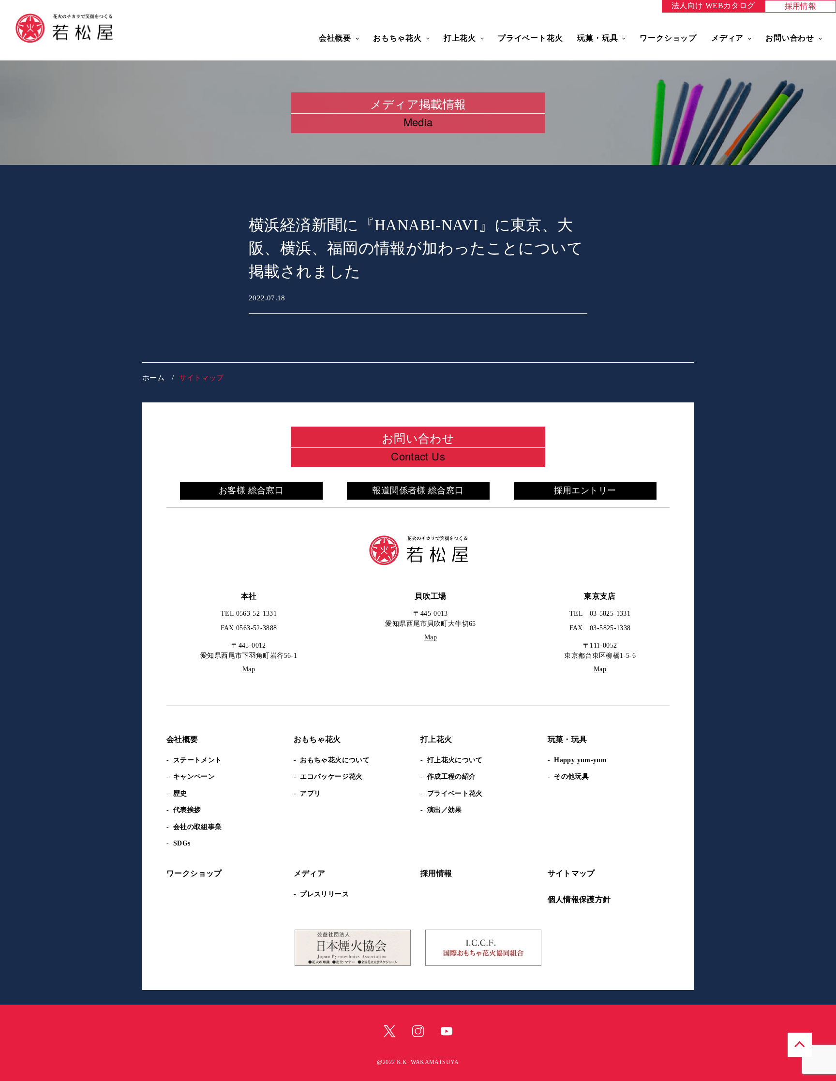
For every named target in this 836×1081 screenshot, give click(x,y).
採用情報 (801, 6)
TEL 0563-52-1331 (249, 613)
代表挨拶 (187, 810)
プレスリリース (324, 894)
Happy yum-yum (580, 760)
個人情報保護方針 (579, 899)
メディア (727, 38)
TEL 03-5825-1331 (599, 613)
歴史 (180, 793)
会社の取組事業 (197, 826)
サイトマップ (571, 873)
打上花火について (455, 760)
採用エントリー (585, 490)
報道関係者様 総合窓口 (417, 490)
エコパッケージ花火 (331, 776)
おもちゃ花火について (335, 760)
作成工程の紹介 (451, 776)
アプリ (310, 793)
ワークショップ (668, 38)
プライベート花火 (530, 38)
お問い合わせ (789, 38)
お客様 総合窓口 (251, 490)
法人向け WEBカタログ (713, 5)
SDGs (182, 843)
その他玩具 (571, 776)
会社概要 (335, 38)
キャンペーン (194, 776)
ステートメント (197, 760)
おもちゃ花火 (397, 38)
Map (248, 669)
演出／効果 (444, 810)
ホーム (153, 378)
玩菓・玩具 (597, 38)
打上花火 (460, 38)
